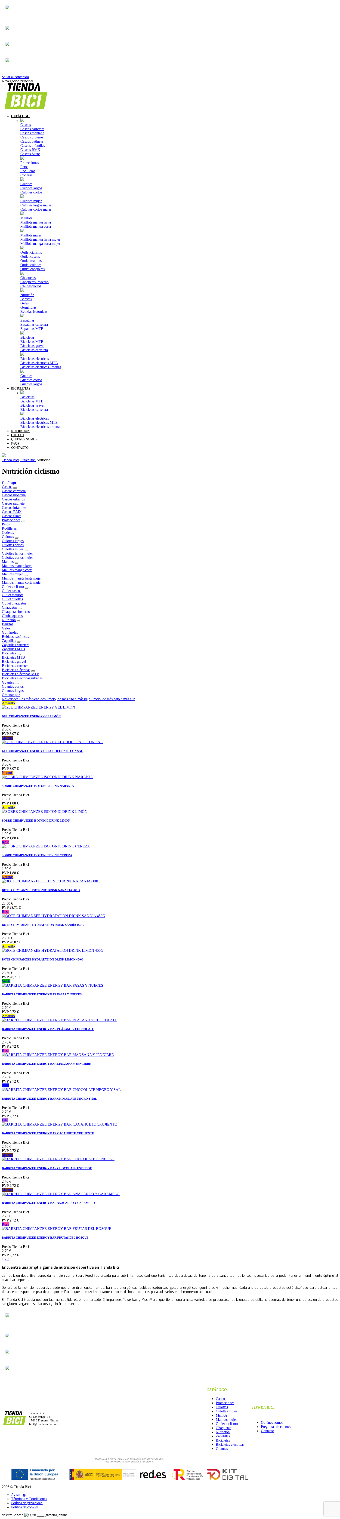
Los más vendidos (32, 699)
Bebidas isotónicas (33, 311)
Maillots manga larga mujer (40, 239)
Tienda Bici (10, 460)
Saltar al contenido (15, 77)
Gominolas (28, 307)
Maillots (26, 218)
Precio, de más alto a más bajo (68, 699)
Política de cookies (24, 1507)
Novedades (10, 699)
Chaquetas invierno (34, 282)
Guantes (26, 376)
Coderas (26, 175)
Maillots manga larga (35, 222)
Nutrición (27, 295)
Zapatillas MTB (31, 329)
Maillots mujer (30, 235)
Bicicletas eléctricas (34, 359)
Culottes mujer (31, 201)
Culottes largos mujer (35, 205)
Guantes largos (31, 384)
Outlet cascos (30, 256)
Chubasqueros (30, 286)
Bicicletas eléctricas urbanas (40, 367)
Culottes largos (31, 188)
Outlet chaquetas (32, 269)
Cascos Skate (30, 154)
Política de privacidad (27, 1503)
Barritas (26, 299)
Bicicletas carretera (34, 350)
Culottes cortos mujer (35, 209)
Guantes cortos (31, 380)
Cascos (25, 125)
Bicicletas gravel (32, 346)
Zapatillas (27, 320)
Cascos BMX (30, 150)
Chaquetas (28, 278)
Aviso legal (19, 1495)
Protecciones (29, 163)
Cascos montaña (32, 133)
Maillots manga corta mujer (40, 243)
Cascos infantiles (32, 145)
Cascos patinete (31, 141)
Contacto (267, 1431)
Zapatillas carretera (34, 324)
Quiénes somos (272, 1422)
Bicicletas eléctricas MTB (39, 363)
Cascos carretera (32, 129)
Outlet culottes (30, 265)
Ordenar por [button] (11, 695)
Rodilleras (27, 171)
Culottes (26, 184)
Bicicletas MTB (31, 342)
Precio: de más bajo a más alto (113, 699)
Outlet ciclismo (31, 252)
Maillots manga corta (35, 226)
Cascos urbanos (31, 137)
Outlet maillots (31, 261)
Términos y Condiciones (29, 1499)
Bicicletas (27, 337)
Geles (24, 303)
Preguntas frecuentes (276, 1427)
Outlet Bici (28, 460)
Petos (24, 167)
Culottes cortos (31, 192)
